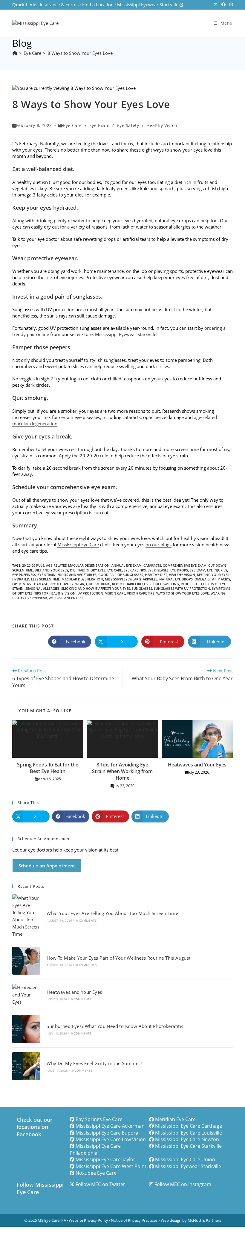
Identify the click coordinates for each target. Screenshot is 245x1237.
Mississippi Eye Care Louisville (188, 1132)
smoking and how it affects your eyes (95, 588)
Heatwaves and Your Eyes (197, 764)
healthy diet (156, 574)
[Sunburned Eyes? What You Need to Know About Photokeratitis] (26, 1029)
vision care (115, 593)
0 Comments (86, 920)
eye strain (47, 574)
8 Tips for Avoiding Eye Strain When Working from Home (122, 771)
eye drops (179, 570)
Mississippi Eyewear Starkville (148, 4)
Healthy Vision (161, 125)
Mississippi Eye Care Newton (187, 1139)
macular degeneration (82, 579)
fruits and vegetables (77, 574)
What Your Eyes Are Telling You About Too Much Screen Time (112, 913)
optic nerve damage (30, 584)
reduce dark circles (130, 584)
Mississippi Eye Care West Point (111, 1166)
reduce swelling (164, 584)
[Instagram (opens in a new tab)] (230, 5)
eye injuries (217, 570)
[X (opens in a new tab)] (216, 5)
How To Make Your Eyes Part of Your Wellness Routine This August (118, 958)
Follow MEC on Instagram (182, 1184)
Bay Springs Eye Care (99, 1119)
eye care (114, 570)
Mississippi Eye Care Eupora (107, 1132)
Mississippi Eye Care (78, 545)
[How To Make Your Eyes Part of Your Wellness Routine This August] (26, 961)
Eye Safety (128, 125)
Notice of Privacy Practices (134, 1220)
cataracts (131, 417)
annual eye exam (126, 565)
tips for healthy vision (55, 593)
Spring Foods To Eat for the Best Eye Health (47, 768)
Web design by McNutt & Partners (191, 1220)
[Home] (14, 53)
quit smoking (98, 584)
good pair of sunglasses (120, 574)
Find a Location (98, 4)
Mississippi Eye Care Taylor (105, 1159)
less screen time (45, 579)
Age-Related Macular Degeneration (78, 565)
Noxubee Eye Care (96, 1173)
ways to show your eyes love (182, 593)
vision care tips (140, 593)
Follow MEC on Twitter (100, 1184)
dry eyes (98, 570)
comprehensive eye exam (184, 565)
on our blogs (159, 545)
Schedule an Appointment (47, 866)
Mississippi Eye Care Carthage (188, 1126)
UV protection (90, 593)
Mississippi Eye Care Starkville (188, 1146)
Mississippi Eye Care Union (185, 1159)
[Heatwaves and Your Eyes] (26, 994)
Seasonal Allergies (42, 588)
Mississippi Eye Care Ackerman (110, 1126)
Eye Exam (99, 125)
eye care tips (135, 570)
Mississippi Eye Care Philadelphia (95, 1149)
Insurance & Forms (59, 4)
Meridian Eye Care (175, 1119)
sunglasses (142, 588)
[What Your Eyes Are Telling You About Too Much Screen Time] (26, 915)
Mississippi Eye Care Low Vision (111, 1139)
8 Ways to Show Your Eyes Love (80, 53)
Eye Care (72, 125)
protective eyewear (67, 584)
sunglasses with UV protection (182, 588)
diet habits (79, 570)
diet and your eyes (51, 570)
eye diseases (158, 570)
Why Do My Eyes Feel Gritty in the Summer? (94, 1063)
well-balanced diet (66, 597)
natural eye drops (176, 579)
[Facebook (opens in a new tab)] (223, 5)
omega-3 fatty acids (212, 579)
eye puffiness (24, 574)
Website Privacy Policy (88, 1220)
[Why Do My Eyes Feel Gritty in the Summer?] (26, 1066)
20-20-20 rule (33, 565)
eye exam (197, 570)
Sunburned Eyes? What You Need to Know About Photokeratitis (115, 1026)
